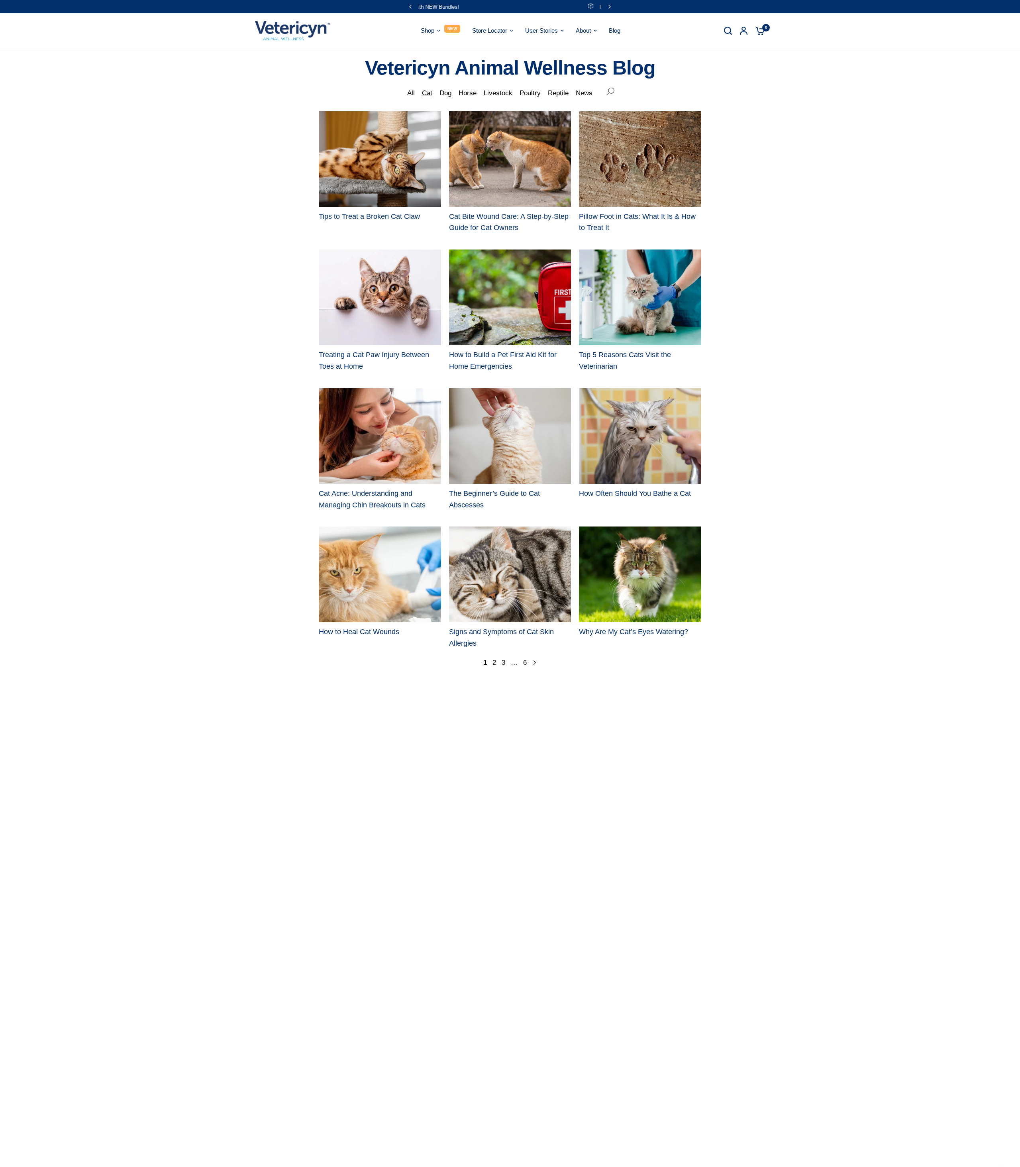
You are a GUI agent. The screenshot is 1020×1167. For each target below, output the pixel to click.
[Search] (728, 30)
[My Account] (743, 30)
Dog (445, 93)
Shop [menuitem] (427, 30)
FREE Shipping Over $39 (516, 7)
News (584, 93)
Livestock (498, 93)
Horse (468, 93)
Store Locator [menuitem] (489, 30)
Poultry (530, 93)
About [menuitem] (583, 30)
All (411, 93)
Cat (427, 93)
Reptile (558, 93)
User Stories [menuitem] (541, 30)
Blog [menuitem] (614, 30)
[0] (758, 30)
